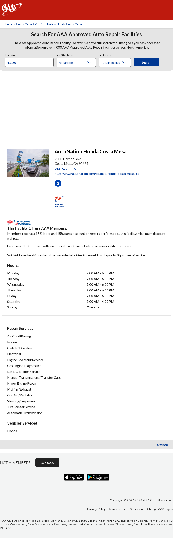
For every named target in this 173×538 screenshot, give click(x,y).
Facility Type (65, 54)
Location (10, 54)
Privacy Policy (96, 509)
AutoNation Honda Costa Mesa (61, 24)
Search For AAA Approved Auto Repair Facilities (86, 34)
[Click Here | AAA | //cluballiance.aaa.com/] (12, 13)
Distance (105, 54)
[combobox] (31, 61)
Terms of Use (118, 509)
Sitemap (162, 444)
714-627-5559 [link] (65, 169)
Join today (47, 463)
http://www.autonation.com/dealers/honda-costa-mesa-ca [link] (97, 173)
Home (9, 24)
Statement (137, 509)
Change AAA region (160, 509)
